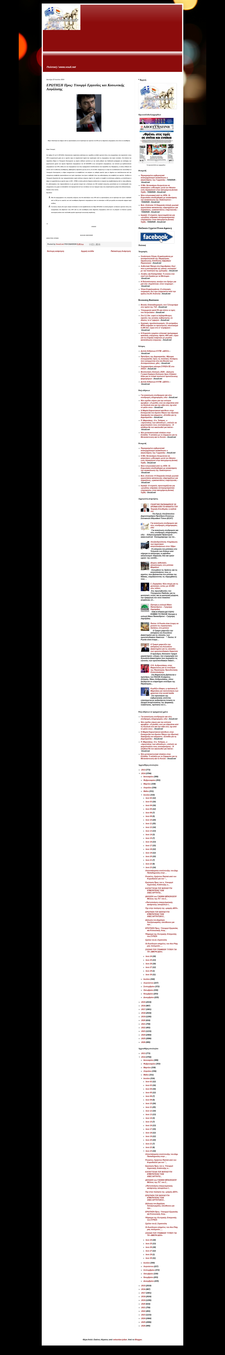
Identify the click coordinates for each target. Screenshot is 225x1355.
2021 (143, 1024)
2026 (143, 1042)
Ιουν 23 (149, 867)
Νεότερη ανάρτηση (55, 251)
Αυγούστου (148, 983)
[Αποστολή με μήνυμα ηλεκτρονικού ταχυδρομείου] (90, 244)
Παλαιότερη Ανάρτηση (121, 251)
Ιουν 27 (149, 967)
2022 (143, 1028)
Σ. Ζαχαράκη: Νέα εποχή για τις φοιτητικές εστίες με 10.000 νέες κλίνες (164, 586)
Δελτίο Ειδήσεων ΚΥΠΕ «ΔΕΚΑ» (155, 351)
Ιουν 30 (149, 975)
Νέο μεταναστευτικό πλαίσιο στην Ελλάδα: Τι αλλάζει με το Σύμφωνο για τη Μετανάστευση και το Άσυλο (159, 435)
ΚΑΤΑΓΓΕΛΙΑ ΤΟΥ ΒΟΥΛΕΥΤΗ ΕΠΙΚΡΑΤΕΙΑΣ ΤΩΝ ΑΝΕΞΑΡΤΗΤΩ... (158, 890)
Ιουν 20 (149, 856)
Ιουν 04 (149, 805)
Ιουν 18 (149, 849)
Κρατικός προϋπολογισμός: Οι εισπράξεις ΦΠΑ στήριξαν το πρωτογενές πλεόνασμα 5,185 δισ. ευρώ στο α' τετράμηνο (159, 325)
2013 (143, 770)
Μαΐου (146, 791)
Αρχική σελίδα (87, 251)
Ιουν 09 (149, 816)
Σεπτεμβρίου (149, 987)
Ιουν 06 (149, 813)
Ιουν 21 (149, 860)
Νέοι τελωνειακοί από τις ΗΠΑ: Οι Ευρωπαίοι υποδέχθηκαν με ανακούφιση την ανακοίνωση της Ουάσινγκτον (159, 197)
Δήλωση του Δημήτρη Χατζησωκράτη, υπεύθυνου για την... (159, 922)
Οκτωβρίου (148, 990)
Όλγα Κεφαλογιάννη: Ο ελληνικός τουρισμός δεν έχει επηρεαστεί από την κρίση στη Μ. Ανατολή (158, 291)
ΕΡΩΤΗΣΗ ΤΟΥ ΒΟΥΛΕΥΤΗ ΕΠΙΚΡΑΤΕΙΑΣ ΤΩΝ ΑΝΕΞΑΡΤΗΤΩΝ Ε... (157, 914)
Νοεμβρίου (148, 994)
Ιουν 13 (149, 831)
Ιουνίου (146, 795)
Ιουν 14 (149, 835)
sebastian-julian (120, 1340)
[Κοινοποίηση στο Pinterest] (99, 244)
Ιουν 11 (149, 824)
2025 (143, 1038)
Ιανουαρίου (148, 777)
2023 (143, 1031)
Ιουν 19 (149, 853)
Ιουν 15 (149, 838)
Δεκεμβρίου (148, 997)
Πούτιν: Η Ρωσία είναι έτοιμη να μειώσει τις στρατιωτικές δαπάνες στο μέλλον (164, 625)
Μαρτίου (147, 784)
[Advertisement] (112, 47)
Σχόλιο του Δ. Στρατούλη (156, 940)
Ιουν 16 (149, 842)
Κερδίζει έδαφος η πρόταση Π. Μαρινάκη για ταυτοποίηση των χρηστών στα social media (164, 691)
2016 (143, 1006)
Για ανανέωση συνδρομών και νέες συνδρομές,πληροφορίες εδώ (163, 525)
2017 (143, 1009)
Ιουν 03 (149, 802)
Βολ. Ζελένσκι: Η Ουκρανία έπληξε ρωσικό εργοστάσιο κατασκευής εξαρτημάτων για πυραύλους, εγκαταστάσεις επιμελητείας (159, 207)
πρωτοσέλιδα (152, 165)
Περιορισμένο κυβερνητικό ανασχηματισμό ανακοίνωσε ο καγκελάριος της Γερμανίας (154, 177)
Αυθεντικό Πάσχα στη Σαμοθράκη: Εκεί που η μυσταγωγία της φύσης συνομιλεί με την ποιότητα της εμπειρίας (158, 268)
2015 (143, 1002)
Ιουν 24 (149, 956)
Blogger (138, 1340)
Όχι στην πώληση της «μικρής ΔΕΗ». (161, 908)
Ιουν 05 (149, 809)
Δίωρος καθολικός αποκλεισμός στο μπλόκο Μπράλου (161, 565)
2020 (143, 1020)
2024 (143, 1035)
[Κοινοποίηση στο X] (95, 244)
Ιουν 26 (149, 964)
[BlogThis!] (92, 244)
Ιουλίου (146, 979)
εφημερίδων (162, 165)
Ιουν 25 (149, 960)
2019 (143, 1017)
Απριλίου (147, 788)
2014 (143, 773)
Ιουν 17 (149, 846)
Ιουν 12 (149, 827)
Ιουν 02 (149, 798)
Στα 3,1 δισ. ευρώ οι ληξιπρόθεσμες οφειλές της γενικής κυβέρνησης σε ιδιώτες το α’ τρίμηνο (157, 318)
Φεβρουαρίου (149, 780)
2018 (143, 1013)
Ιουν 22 (149, 864)
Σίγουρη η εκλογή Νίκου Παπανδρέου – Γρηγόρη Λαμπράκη (161, 607)
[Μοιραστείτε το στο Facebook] (97, 244)
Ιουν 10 (149, 820)
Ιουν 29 (149, 971)
